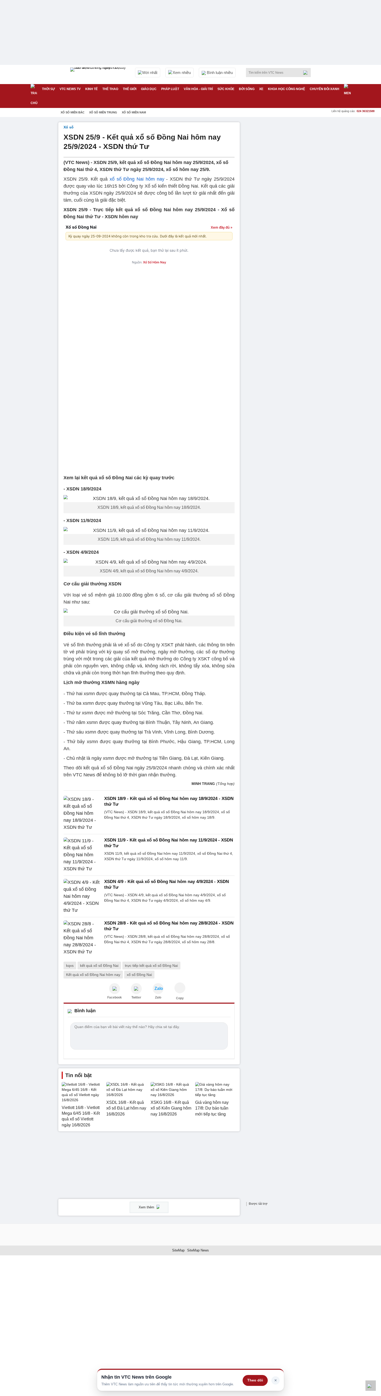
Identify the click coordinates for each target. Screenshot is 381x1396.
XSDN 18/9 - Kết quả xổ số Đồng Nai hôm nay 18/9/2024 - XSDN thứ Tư (169, 801)
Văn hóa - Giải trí (198, 89)
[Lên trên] (370, 1385)
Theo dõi (255, 1380)
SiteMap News (198, 1250)
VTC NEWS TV (70, 89)
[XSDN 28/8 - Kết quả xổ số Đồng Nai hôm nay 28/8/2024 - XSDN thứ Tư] (82, 937)
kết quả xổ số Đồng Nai (99, 965)
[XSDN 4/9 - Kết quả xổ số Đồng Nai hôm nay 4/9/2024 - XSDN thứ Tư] (82, 896)
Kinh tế (91, 89)
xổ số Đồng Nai (139, 975)
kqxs (70, 965)
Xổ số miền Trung (103, 112)
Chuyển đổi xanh (324, 89)
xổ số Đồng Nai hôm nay (137, 179)
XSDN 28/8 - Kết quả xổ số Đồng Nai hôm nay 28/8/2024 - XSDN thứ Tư (169, 926)
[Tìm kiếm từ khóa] (307, 73)
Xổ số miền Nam (134, 112)
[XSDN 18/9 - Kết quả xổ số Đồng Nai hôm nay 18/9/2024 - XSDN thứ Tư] (82, 813)
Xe (261, 89)
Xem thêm (147, 1207)
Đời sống (247, 89)
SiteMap (178, 1250)
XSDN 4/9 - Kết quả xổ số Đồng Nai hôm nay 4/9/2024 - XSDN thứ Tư (166, 884)
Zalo (158, 997)
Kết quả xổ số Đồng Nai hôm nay (93, 975)
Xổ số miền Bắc (72, 112)
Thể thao (110, 89)
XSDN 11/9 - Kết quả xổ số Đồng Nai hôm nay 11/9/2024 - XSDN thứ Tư (168, 843)
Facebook (114, 997)
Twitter (136, 997)
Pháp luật (170, 89)
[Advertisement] (284, 200)
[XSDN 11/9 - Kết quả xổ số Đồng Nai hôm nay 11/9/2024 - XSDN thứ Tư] (82, 854)
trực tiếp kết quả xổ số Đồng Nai (151, 965)
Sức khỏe (225, 89)
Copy (180, 998)
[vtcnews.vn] (114, 988)
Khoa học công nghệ (286, 89)
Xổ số (69, 127)
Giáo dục (149, 89)
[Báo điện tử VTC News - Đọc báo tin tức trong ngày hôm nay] (98, 74)
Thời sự (48, 89)
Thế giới (129, 89)
